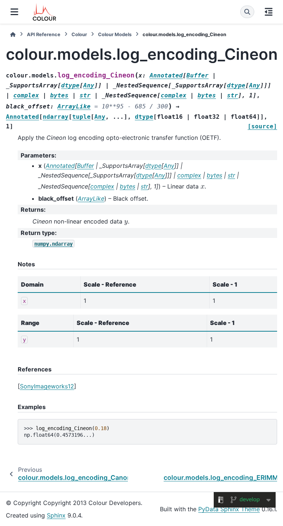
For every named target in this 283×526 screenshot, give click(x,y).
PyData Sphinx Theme (229, 509)
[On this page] (268, 12)
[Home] (13, 34)
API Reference (43, 34)
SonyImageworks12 (47, 386)
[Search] (247, 12)
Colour (79, 34)
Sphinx (56, 515)
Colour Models (115, 34)
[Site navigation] (14, 12)
